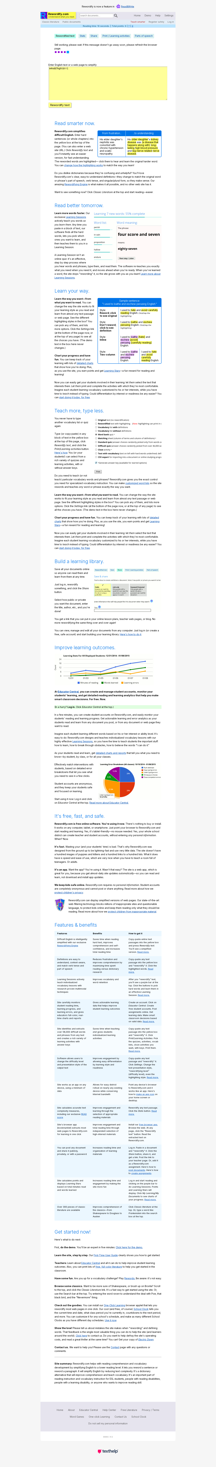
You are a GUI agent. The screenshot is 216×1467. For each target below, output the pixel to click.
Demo (148, 15)
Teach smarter (137, 22)
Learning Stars (112, 370)
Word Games (77, 1416)
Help (157, 15)
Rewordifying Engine (76, 184)
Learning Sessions (76, 217)
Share (94, 35)
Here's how (61, 452)
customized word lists (137, 483)
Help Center (109, 1410)
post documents (137, 1170)
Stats (82, 35)
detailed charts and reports (111, 753)
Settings (169, 15)
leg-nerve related (142, 150)
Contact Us (121, 1416)
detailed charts (85, 363)
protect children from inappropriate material (132, 911)
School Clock (141, 1309)
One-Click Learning (114, 1305)
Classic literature (50, 22)
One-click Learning (99, 1416)
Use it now (110, 1320)
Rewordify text (60, 105)
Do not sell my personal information (108, 1423)
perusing (125, 324)
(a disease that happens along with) (142, 143)
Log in (171, 22)
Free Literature (129, 1410)
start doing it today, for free (74, 397)
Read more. (143, 952)
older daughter (139, 139)
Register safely (156, 22)
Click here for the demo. (129, 1247)
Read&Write (127, 6)
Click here (81, 1335)
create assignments (141, 1173)
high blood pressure (146, 147)
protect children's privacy (69, 892)
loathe (134, 322)
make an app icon (145, 1094)
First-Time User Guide (106, 1255)
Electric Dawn (146, 1339)
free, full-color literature (109, 1266)
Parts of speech (144, 35)
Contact (115, 1347)
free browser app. (148, 1124)
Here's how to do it (130, 634)
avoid (144, 310)
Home (137, 15)
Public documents (72, 22)
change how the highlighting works (83, 165)
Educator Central (68, 691)
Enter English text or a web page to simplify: (72, 64)
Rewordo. (129, 1278)
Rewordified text (65, 35)
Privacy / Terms (150, 1410)
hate (133, 310)
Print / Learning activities (116, 35)
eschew (147, 322)
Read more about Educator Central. (109, 802)
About (71, 1410)
